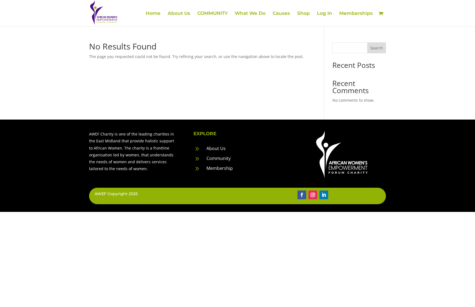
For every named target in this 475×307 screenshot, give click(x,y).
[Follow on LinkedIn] (323, 194)
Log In (324, 13)
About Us (179, 13)
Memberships (356, 13)
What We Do (250, 13)
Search (376, 48)
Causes (281, 13)
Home (153, 13)
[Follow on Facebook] (301, 194)
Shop (303, 13)
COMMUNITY (212, 13)
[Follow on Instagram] (312, 194)
